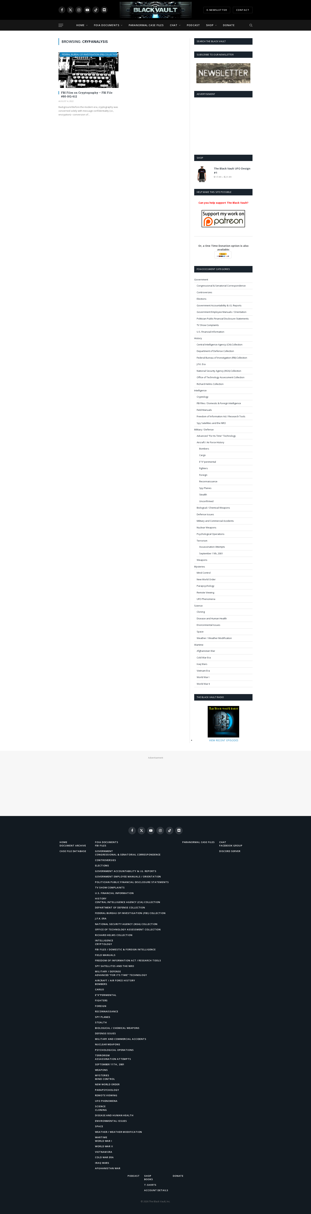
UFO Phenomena (206, 599)
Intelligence (200, 390)
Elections (201, 298)
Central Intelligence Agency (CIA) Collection (219, 344)
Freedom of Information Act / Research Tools (221, 416)
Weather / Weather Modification (214, 638)
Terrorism (202, 540)
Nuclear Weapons (206, 527)
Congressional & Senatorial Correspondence (221, 285)
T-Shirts (150, 1184)
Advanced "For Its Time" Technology (216, 435)
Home (80, 25)
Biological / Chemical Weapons (213, 507)
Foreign (203, 475)
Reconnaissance (208, 481)
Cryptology (202, 396)
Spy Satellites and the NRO (211, 423)
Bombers (204, 448)
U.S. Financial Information (210, 331)
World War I (203, 677)
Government (201, 279)
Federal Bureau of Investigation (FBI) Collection (90, 54)
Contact (242, 10)
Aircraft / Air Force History (210, 442)
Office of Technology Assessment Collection (220, 377)
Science (198, 605)
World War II (203, 683)
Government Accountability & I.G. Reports (219, 305)
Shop (209, 25)
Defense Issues (205, 514)
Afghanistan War (206, 650)
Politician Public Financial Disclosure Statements (223, 318)
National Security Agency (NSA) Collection (219, 370)
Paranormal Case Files (146, 25)
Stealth (203, 494)
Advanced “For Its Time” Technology (121, 975)
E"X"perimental (207, 461)
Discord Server (229, 851)
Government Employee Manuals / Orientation (221, 312)
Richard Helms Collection (210, 384)
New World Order (206, 579)
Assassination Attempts (212, 546)
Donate (229, 25)
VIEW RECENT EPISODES (223, 740)
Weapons (202, 560)
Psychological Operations (210, 534)
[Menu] (60, 25)
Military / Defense (204, 429)
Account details (156, 1190)
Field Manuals (204, 410)
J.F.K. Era (201, 364)
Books (148, 1179)
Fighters (203, 468)
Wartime (198, 644)
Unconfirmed (206, 501)
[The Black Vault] (155, 10)
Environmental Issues (208, 625)
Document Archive (73, 845)
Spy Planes (205, 488)
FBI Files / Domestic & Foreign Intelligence (219, 403)
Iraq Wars (202, 664)
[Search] (251, 25)
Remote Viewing (205, 592)
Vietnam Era (203, 670)
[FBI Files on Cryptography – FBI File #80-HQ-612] (88, 70)
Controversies (204, 292)
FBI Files (100, 845)
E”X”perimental (105, 995)
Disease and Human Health (212, 618)
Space (200, 631)
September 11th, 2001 (211, 553)
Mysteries (199, 566)
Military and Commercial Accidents (215, 520)
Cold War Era (204, 657)
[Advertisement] (223, 125)
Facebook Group (230, 845)
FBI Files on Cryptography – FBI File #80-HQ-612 (86, 94)
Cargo (202, 455)
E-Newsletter (217, 10)
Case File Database (73, 851)
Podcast (193, 25)
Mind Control (204, 572)
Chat (173, 25)
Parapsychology (205, 585)
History (198, 338)
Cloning (201, 611)
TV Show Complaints (208, 325)
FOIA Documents (106, 25)
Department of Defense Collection (215, 351)
